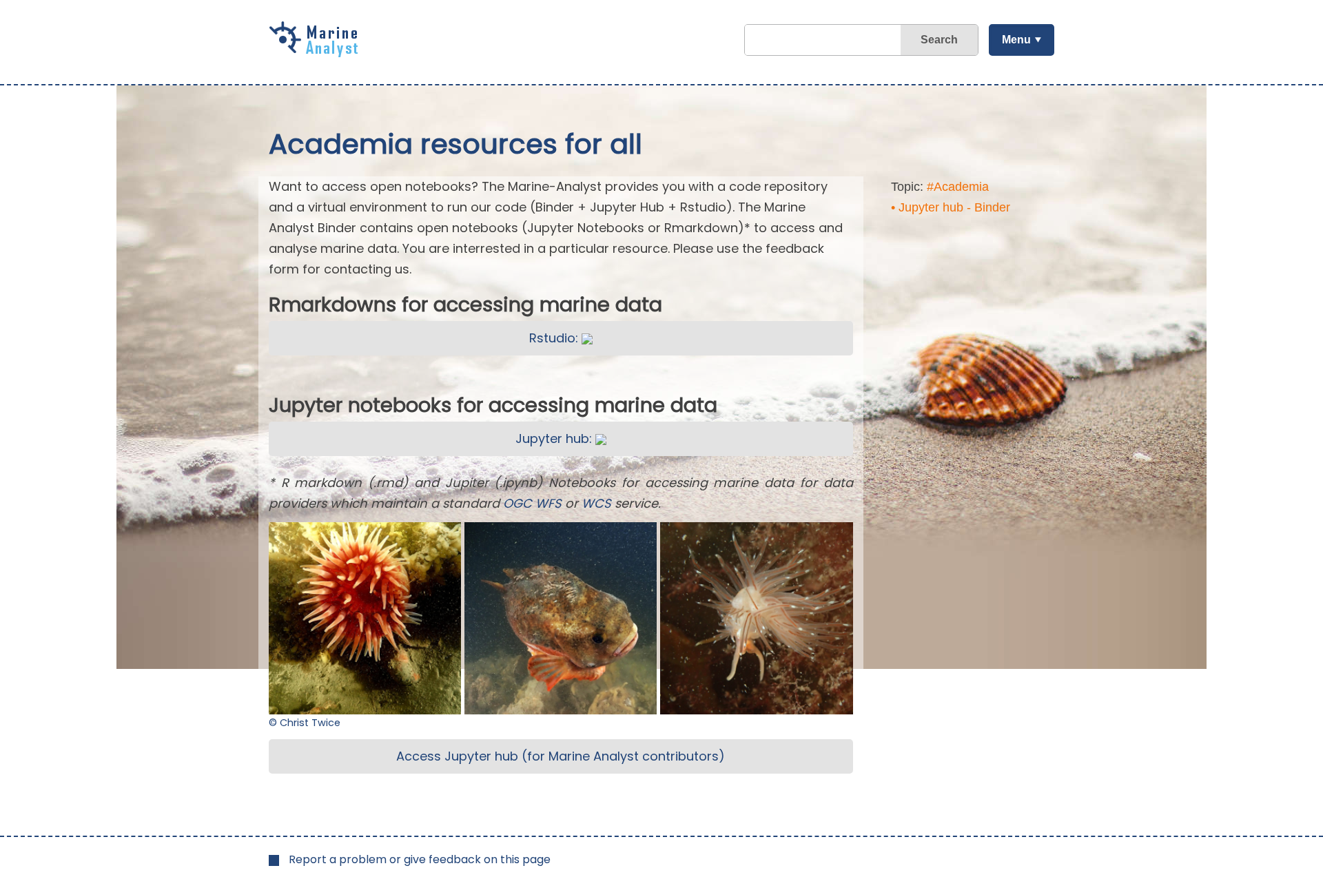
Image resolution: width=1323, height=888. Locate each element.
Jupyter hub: (555, 438)
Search (939, 39)
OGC (517, 503)
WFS (548, 503)
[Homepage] (317, 52)
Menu (1016, 39)
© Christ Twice (304, 723)
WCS (596, 503)
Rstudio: (555, 338)
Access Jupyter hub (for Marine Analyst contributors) (560, 756)
